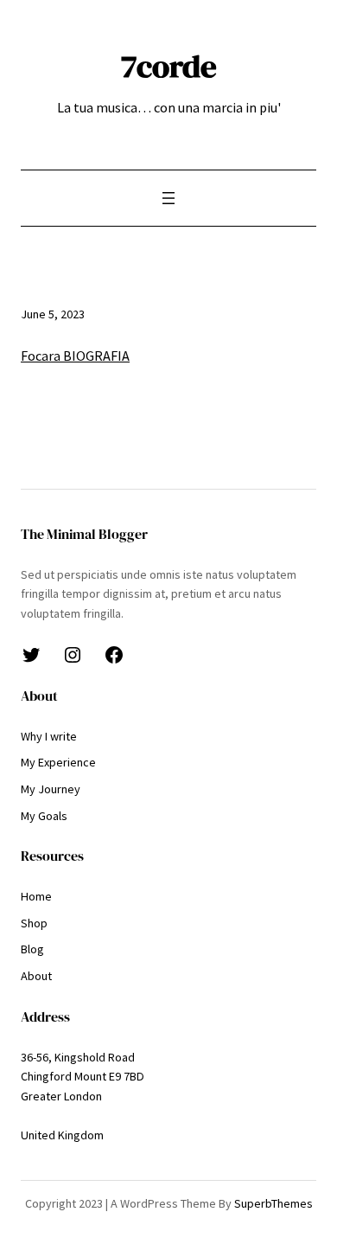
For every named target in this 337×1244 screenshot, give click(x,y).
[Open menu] (168, 198)
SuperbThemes (273, 1203)
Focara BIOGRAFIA (75, 355)
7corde (169, 65)
